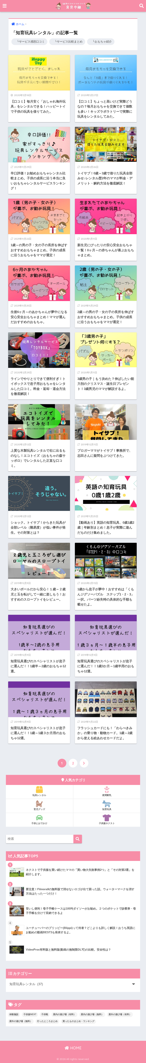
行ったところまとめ (47, 1021)
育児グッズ (39, 809)
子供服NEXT (29, 1014)
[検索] (77, 839)
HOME (75, 1048)
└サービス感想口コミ (29, 41)
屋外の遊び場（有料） (120, 1014)
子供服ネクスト (107, 823)
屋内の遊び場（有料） (64, 1014)
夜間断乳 (106, 795)
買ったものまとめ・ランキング (78, 1021)
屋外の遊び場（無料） (20, 1021)
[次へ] (84, 763)
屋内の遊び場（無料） (92, 1014)
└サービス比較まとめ (67, 41)
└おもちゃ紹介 (101, 41)
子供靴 (44, 1014)
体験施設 (13, 1014)
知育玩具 (106, 809)
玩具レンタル (39, 795)
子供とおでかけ (39, 823)
